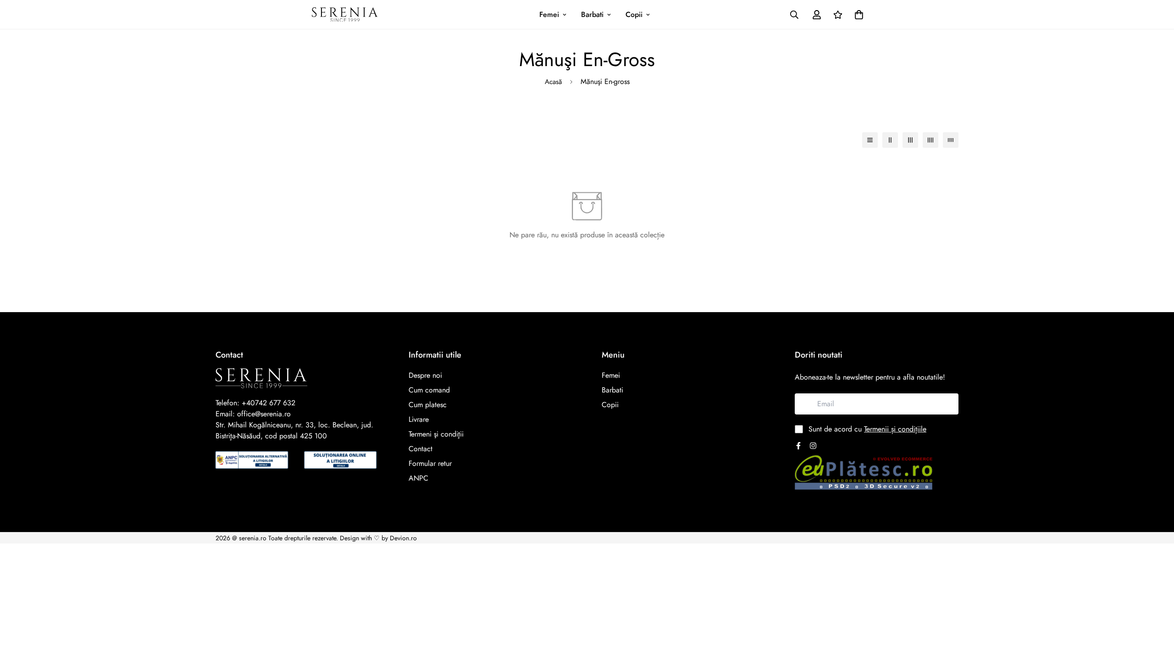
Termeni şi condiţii (436, 434)
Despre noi (425, 375)
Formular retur (430, 463)
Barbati (592, 14)
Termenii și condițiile (895, 429)
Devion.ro (403, 538)
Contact (420, 448)
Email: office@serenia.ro (253, 414)
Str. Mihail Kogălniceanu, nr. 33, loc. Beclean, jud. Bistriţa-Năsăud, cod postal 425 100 (294, 430)
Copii (634, 14)
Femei (549, 14)
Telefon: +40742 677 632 (255, 403)
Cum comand (429, 390)
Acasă (553, 82)
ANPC (418, 478)
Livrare (419, 419)
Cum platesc (428, 404)
